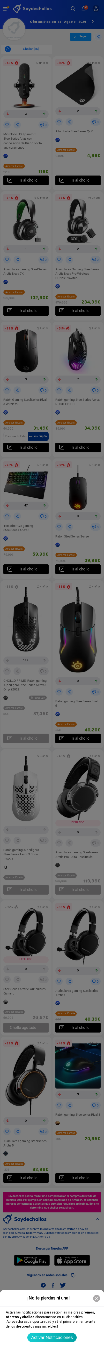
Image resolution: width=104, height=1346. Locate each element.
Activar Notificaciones (52, 1337)
